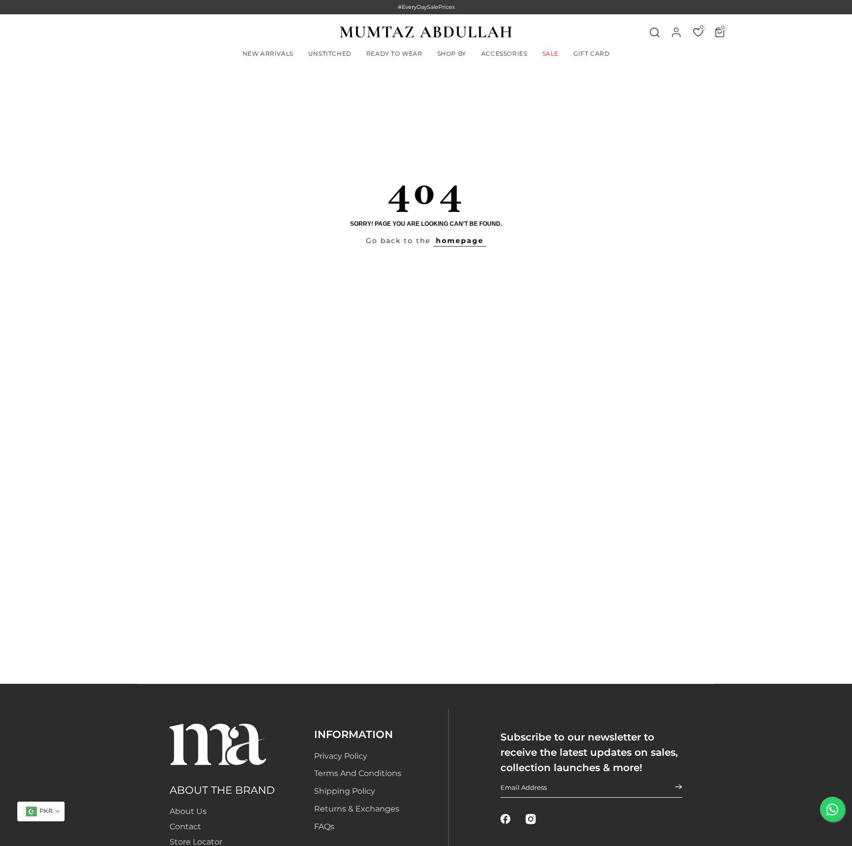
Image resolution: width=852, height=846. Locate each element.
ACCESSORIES (504, 53)
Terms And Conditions (357, 773)
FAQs (324, 826)
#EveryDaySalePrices (426, 6)
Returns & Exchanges (356, 808)
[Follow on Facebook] (505, 819)
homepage (460, 240)
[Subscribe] (672, 787)
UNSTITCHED (330, 53)
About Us (188, 811)
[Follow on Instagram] (531, 819)
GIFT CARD (591, 53)
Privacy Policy (340, 756)
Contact (185, 826)
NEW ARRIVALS (268, 53)
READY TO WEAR (394, 53)
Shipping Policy (344, 791)
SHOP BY (451, 53)
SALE (550, 53)
